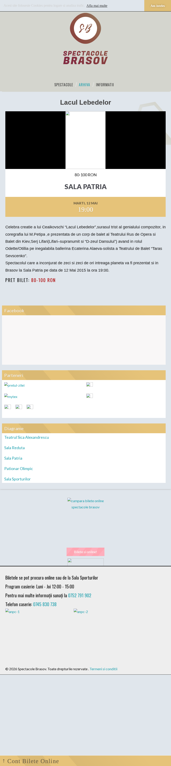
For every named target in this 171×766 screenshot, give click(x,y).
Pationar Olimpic (18, 468)
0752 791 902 (79, 595)
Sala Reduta (14, 447)
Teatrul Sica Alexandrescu (26, 437)
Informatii (105, 84)
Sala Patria (13, 458)
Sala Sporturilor (17, 478)
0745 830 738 (45, 604)
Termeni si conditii (103, 669)
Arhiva (84, 84)
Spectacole (63, 84)
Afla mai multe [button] (96, 6)
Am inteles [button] (158, 6)
